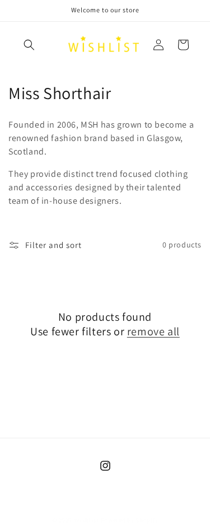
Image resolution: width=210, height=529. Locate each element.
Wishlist (86, 520)
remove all (153, 331)
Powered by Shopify (129, 520)
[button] (29, 44)
